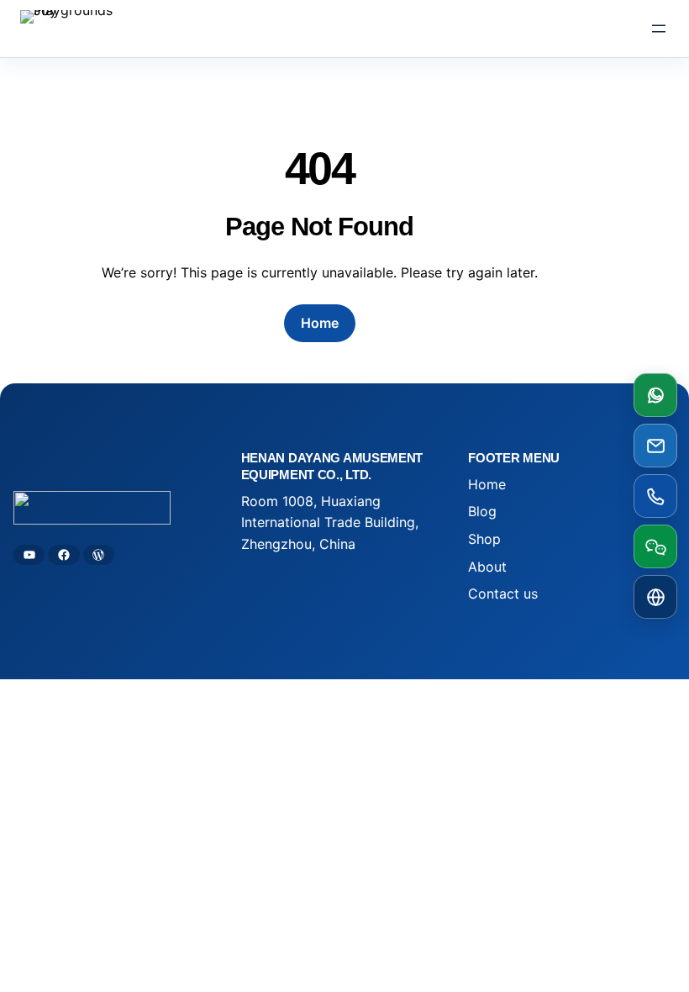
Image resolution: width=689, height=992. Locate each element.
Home (320, 322)
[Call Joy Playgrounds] (655, 496)
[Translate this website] (655, 597)
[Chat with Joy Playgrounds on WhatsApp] (655, 395)
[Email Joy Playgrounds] (655, 445)
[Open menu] (659, 28)
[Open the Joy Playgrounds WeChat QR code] (655, 546)
